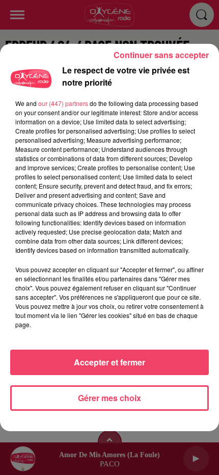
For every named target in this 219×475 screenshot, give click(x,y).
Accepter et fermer (109, 362)
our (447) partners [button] (63, 103)
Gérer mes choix (109, 398)
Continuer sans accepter (161, 55)
